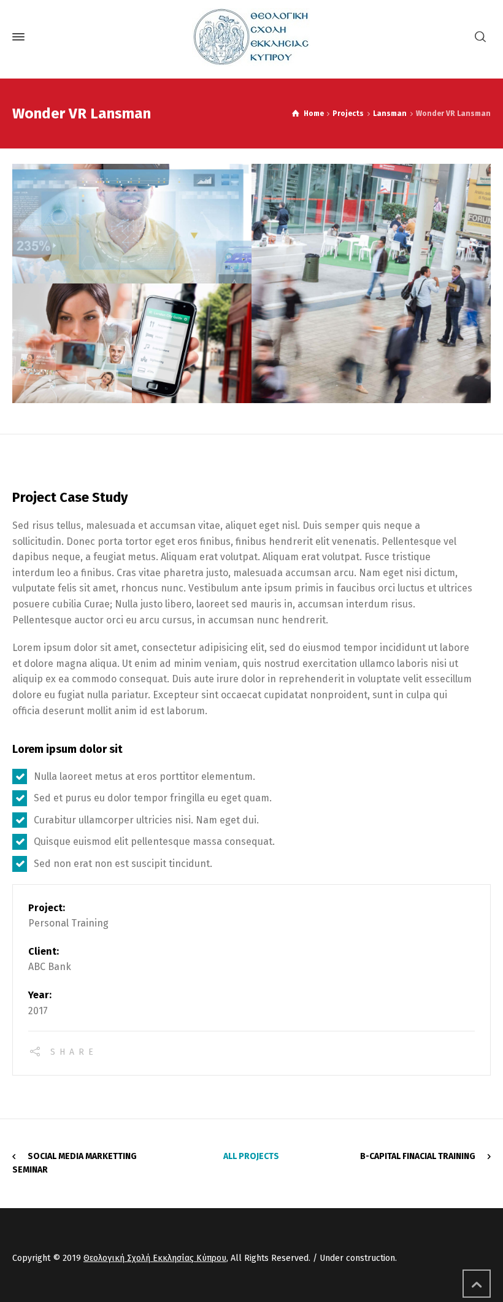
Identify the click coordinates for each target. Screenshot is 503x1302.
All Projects (251, 1156)
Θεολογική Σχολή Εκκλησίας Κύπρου (154, 1258)
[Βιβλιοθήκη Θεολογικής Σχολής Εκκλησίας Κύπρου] (251, 37)
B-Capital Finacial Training (417, 1156)
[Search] (480, 37)
